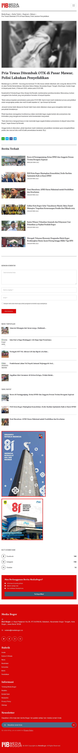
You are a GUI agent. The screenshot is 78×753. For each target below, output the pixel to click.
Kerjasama (5, 698)
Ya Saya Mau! (39, 594)
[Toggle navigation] (73, 5)
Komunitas (5, 667)
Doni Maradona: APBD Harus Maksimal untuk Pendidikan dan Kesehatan (50, 190)
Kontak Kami (6, 694)
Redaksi (4, 690)
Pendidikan (5, 674)
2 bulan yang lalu (32, 178)
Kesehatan (5, 663)
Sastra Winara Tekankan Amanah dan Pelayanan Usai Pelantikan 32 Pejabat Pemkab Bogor (48, 223)
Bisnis (3, 671)
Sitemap (4, 705)
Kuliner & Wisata (7, 656)
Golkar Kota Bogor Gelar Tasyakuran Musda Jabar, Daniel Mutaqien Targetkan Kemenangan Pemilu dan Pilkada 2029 (51, 207)
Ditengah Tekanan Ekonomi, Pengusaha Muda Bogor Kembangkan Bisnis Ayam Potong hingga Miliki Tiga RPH (50, 239)
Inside (3, 652)
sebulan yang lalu (33, 162)
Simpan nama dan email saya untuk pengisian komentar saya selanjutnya (25, 303)
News (3, 660)
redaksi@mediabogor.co (13, 630)
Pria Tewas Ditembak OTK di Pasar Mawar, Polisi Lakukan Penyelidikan (37, 75)
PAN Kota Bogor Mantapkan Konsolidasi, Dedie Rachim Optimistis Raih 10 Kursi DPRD (49, 174)
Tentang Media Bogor (9, 687)
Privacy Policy (6, 701)
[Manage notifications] (4, 744)
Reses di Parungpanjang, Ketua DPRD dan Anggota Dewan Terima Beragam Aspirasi (50, 158)
